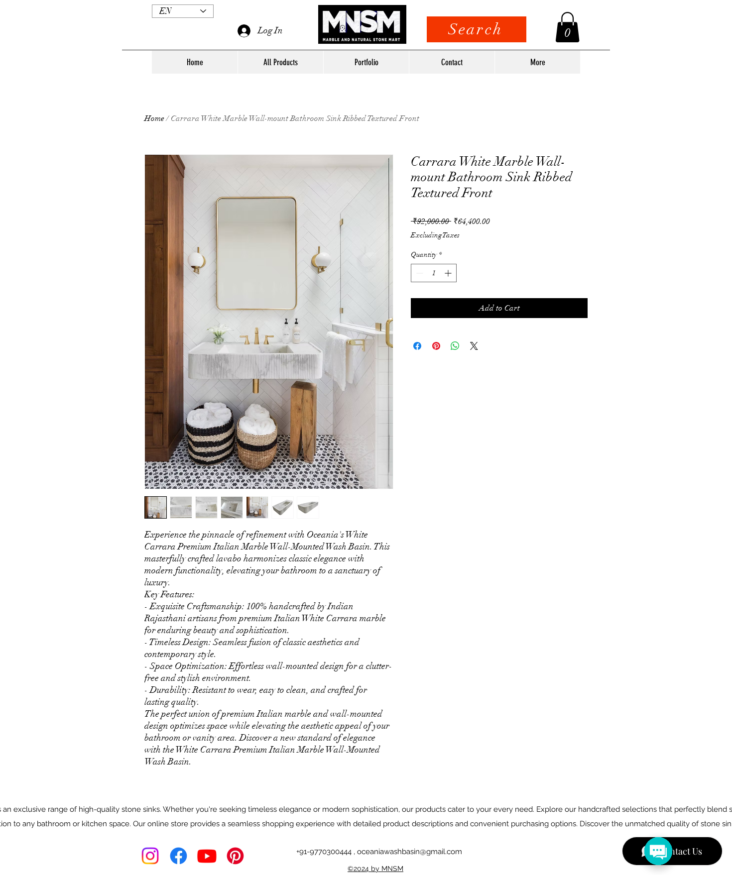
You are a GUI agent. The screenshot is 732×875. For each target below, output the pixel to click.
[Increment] (449, 273)
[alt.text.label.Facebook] (178, 856)
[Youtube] (207, 856)
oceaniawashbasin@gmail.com (409, 851)
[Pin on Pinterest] (436, 346)
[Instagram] (150, 856)
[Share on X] (474, 346)
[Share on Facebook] (417, 346)
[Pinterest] (235, 856)
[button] (567, 27)
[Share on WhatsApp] (455, 346)
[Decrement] (418, 273)
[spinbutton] (434, 273)
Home (154, 118)
